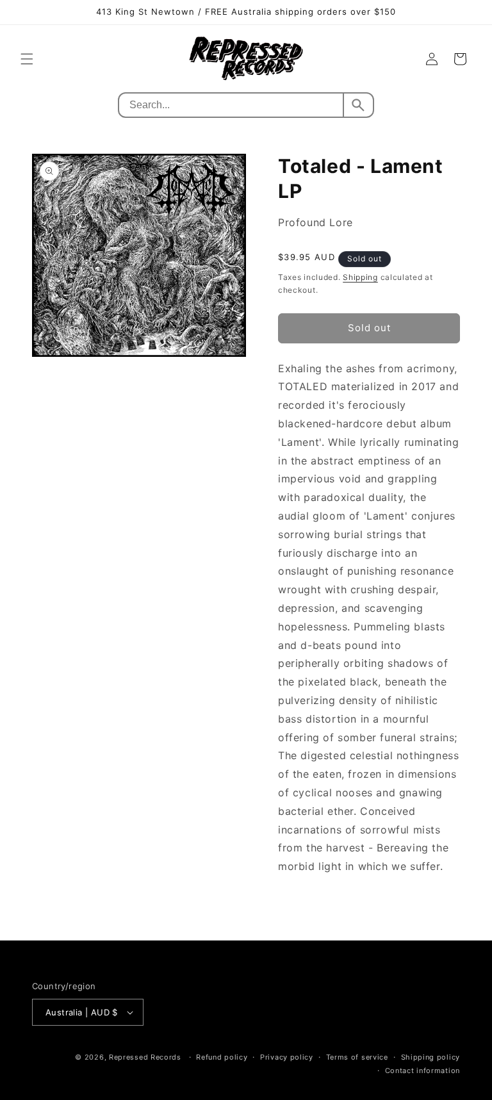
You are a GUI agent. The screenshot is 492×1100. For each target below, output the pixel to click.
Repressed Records (145, 1057)
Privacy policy (286, 1057)
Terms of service (357, 1057)
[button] (27, 59)
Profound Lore (315, 222)
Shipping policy (431, 1057)
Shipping (360, 277)
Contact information (422, 1070)
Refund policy (221, 1057)
